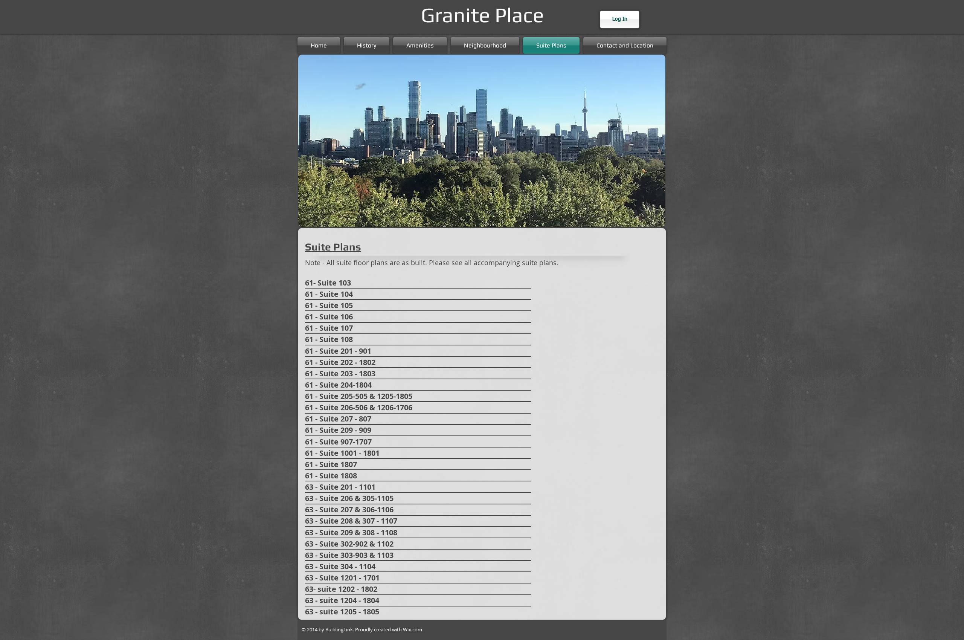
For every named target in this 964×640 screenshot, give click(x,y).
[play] (649, 220)
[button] (481, 141)
